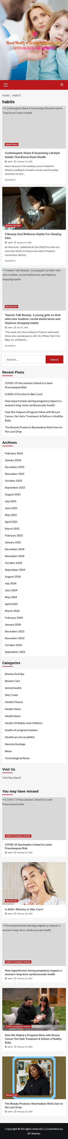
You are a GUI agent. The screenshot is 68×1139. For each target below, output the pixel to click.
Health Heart (13, 709)
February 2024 (14, 617)
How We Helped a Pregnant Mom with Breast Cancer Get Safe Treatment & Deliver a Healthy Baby (34, 416)
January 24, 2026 (24, 242)
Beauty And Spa (13, 225)
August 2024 (13, 576)
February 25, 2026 (24, 978)
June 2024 (11, 590)
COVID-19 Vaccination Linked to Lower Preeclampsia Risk (29, 385)
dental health (13, 687)
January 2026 (13, 460)
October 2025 (13, 480)
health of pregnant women (21, 730)
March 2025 (12, 528)
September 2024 (15, 569)
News (8, 751)
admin (10, 162)
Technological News (17, 758)
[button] (5, 84)
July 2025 (10, 501)
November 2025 (14, 473)
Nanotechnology (15, 744)
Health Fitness (14, 701)
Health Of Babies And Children (23, 723)
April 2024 (11, 603)
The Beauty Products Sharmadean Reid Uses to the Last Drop (33, 429)
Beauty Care (11, 306)
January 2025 (13, 542)
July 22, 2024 (22, 327)
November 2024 (14, 556)
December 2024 (14, 549)
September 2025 (15, 487)
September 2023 (15, 651)
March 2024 (12, 610)
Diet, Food (11, 694)
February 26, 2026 (24, 853)
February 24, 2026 (24, 1047)
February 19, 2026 (24, 162)
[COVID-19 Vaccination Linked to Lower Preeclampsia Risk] (34, 818)
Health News (11, 144)
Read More (10, 179)
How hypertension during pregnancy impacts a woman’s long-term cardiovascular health (33, 403)
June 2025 (11, 508)
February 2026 (14, 453)
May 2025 (11, 514)
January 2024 (13, 624)
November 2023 (14, 638)
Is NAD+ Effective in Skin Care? (24, 394)
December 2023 (14, 631)
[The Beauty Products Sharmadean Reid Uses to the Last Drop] (34, 1077)
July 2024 (10, 583)
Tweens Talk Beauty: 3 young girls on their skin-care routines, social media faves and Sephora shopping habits (33, 319)
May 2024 (11, 597)
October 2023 (13, 645)
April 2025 (11, 521)
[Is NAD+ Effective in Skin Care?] (34, 883)
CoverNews (52, 1128)
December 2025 (14, 467)
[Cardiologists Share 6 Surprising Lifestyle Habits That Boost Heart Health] (34, 127)
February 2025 (14, 535)
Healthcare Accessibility (20, 737)
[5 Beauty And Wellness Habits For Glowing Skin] (34, 208)
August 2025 (13, 494)
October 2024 (13, 562)
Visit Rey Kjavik (11, 777)
